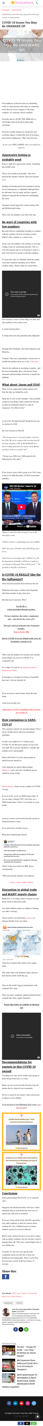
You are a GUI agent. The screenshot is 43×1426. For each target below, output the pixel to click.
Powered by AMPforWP (21, 1416)
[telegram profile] (34, 1403)
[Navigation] (3, 3)
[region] (21, 82)
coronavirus (8, 1303)
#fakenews (6, 770)
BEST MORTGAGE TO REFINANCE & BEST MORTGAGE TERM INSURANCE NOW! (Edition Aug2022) (19, 1380)
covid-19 (19, 1303)
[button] (5, 1276)
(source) (29, 918)
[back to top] (38, 1417)
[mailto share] (21, 1329)
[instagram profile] (27, 1403)
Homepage (5, 10)
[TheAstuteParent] (22, 1)
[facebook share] (15, 1329)
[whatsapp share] (26, 1329)
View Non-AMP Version (29, 1413)
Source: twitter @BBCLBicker (21, 882)
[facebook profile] (9, 1403)
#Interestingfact (8, 786)
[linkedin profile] (15, 1403)
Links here (34, 361)
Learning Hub (16, 10)
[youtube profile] (21, 1403)
